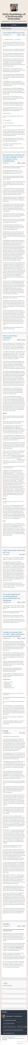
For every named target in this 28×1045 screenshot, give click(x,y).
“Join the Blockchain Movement (9, 1020)
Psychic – (17, 354)
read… (22, 912)
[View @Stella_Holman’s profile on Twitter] (3, 985)
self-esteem (15, 963)
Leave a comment (22, 34)
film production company (16, 173)
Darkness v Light (19, 367)
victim (22, 946)
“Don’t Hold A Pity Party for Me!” (14, 33)
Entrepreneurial (16, 754)
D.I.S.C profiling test (12, 876)
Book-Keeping (22, 761)
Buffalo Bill (19, 348)
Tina (8, 838)
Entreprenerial (13, 533)
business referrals (9, 823)
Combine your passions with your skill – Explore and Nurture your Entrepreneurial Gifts (13, 634)
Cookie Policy (4, 1039)
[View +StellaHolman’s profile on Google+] (11, 985)
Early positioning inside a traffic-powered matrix (13, 1030)
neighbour (17, 170)
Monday (5, 731)
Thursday (6, 924)
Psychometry (15, 355)
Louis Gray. (19, 846)
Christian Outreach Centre (8, 456)
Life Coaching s (18, 874)
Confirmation (7, 368)
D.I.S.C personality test (12, 460)
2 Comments (23, 554)
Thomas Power (6, 831)
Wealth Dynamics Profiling (8, 816)
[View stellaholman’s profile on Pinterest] (6, 985)
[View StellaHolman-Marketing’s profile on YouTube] (9, 985)
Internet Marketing (8, 782)
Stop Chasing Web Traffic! (8, 1033)
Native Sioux (8, 347)
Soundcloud (10, 199)
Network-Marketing (14, 753)
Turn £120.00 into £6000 (8, 1023)
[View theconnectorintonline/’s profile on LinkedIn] (8, 985)
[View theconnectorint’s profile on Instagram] (5, 985)
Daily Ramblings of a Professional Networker (14, 16)
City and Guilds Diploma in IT (14, 452)
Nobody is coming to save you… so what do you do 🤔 (14, 1026)
